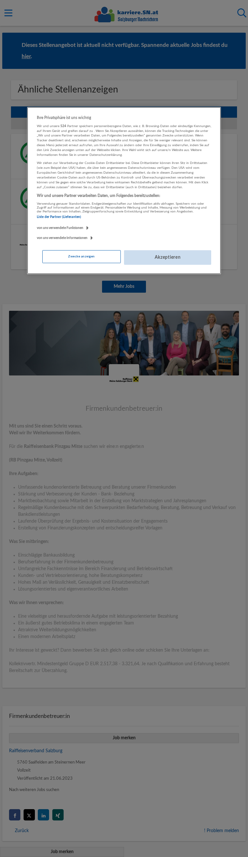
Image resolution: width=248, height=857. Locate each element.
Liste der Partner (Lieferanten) (59, 216)
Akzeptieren (168, 257)
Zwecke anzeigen (81, 256)
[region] (124, 190)
